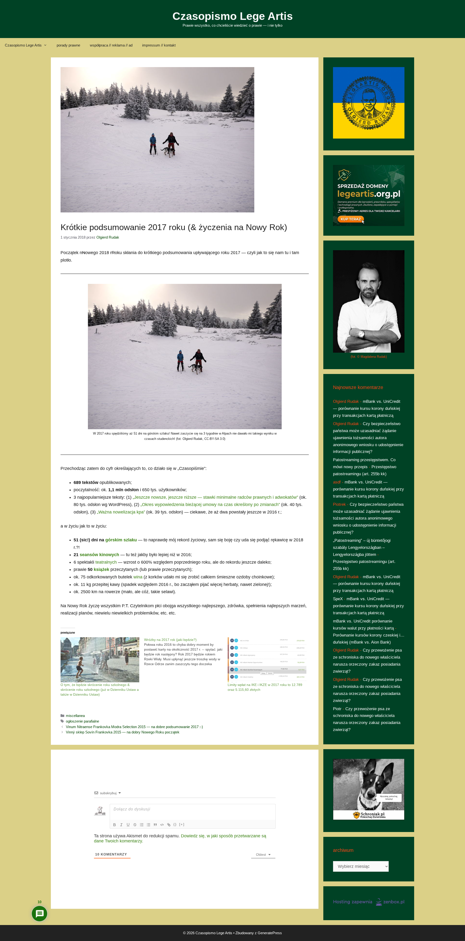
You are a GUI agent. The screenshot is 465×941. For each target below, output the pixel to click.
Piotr (337, 709)
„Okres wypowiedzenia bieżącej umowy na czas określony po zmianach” (210, 504)
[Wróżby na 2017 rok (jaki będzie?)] (186, 651)
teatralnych (106, 562)
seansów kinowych (99, 554)
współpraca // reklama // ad (111, 45)
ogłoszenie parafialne (82, 721)
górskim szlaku (121, 539)
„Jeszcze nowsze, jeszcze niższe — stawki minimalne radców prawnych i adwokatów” (215, 497)
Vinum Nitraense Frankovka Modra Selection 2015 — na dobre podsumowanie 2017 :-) (134, 727)
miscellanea (75, 716)
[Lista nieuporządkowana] (148, 825)
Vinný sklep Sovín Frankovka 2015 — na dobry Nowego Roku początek (122, 732)
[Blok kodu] (162, 825)
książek (101, 569)
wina (137, 577)
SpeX (338, 599)
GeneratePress (270, 933)
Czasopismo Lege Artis (232, 16)
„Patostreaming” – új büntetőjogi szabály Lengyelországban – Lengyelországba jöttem (362, 547)
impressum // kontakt (159, 45)
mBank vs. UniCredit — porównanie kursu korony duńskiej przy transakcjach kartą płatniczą (366, 408)
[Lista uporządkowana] (141, 825)
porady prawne (68, 45)
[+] (182, 824)
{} (175, 824)
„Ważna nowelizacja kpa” (121, 512)
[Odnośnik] (168, 825)
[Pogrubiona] (114, 825)
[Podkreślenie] (128, 825)
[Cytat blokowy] (155, 825)
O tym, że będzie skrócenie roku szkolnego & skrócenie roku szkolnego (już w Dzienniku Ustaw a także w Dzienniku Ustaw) (100, 689)
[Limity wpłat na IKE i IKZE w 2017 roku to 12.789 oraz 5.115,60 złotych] (267, 659)
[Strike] (135, 825)
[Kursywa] (121, 825)
